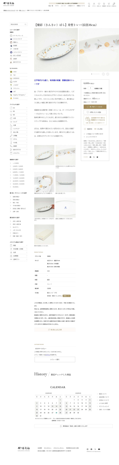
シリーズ (63, 5)
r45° (15, 91)
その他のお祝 (98, 142)
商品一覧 (51, 5)
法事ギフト (16, 259)
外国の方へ (16, 233)
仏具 (14, 252)
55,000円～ (16, 187)
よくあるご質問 (103, 403)
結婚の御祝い (16, 196)
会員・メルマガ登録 (104, 409)
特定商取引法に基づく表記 (72, 447)
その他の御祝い (17, 205)
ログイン (47, 354)
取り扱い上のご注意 (56, 329)
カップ (15, 121)
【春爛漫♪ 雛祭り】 (92, 147)
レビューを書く (55, 359)
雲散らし (15, 42)
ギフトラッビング (104, 406)
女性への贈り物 (17, 221)
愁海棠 (15, 45)
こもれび (15, 85)
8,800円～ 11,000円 (18, 172)
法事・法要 (16, 211)
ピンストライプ (17, 39)
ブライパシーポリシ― (59, 447)
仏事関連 (15, 255)
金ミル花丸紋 (17, 55)
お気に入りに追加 (95, 112)
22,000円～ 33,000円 (18, 181)
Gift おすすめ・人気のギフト (95, 140)
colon (14, 71)
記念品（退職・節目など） (19, 208)
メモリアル (16, 153)
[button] (103, 74)
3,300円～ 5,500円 (18, 166)
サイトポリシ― (47, 447)
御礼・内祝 (91, 142)
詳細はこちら (67, 295)
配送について (102, 393)
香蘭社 (85, 140)
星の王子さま (17, 62)
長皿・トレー (92, 151)
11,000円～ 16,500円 (18, 175)
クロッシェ (16, 88)
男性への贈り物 (17, 224)
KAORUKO (16, 78)
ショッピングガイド (91, 136)
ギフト (57, 5)
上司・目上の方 (17, 230)
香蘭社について (81, 5)
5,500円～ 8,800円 (18, 169)
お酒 (14, 125)
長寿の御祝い (16, 199)
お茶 (14, 118)
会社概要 (40, 447)
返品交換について (104, 397)
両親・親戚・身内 (97, 144)
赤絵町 (15, 58)
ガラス (15, 139)
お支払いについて (104, 400)
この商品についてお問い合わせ (94, 134)
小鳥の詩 (15, 48)
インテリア (16, 128)
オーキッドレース (18, 35)
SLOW (15, 81)
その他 (15, 142)
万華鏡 (15, 135)
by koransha (13, 68)
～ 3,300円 (16, 163)
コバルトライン (17, 52)
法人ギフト (16, 227)
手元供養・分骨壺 (18, 249)
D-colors (15, 98)
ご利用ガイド (71, 5)
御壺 (14, 245)
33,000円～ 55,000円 (18, 184)
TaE (14, 75)
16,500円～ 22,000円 (18, 178)
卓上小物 (15, 132)
